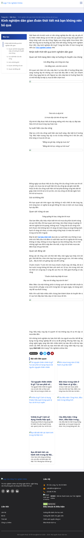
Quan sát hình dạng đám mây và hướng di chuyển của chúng (16, 51)
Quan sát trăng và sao (16, 65)
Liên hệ (3, 512)
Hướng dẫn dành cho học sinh (53, 512)
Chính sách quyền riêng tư (51, 519)
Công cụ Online (6, 522)
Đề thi (3, 516)
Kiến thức (13, 17)
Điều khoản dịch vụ (49, 522)
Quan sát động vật (14, 69)
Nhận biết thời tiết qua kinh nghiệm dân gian (13, 44)
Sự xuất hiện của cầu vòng (15, 58)
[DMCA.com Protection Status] (49, 504)
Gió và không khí (14, 62)
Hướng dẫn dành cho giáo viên (53, 516)
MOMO (53, 496)
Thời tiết (4, 519)
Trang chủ (4, 17)
